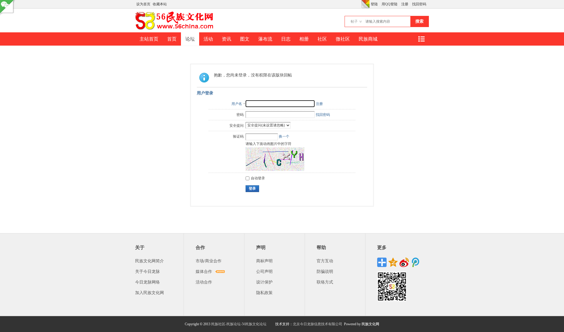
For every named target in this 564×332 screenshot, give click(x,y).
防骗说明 (325, 271)
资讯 (226, 38)
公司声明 (264, 271)
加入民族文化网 (149, 293)
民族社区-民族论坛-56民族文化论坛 (238, 324)
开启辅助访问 (359, 4)
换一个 (284, 136)
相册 (304, 38)
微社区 (343, 38)
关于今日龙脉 (147, 271)
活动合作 (204, 282)
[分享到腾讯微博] (415, 262)
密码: (240, 115)
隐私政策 (264, 293)
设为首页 (143, 4)
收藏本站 (160, 4)
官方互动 (325, 261)
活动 (208, 38)
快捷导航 (421, 39)
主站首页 (149, 38)
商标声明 (264, 261)
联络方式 (325, 282)
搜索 (419, 21)
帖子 (354, 21)
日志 (286, 38)
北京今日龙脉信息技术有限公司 (317, 324)
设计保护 (264, 282)
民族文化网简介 (149, 261)
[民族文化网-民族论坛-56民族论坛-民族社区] (175, 29)
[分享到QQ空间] (393, 262)
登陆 (374, 4)
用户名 (236, 104)
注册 (404, 4)
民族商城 (368, 38)
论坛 (190, 38)
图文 (244, 38)
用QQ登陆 (389, 4)
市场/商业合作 (208, 261)
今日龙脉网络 (147, 282)
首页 (172, 38)
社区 (322, 38)
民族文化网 (370, 324)
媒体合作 (204, 271)
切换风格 (365, 4)
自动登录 (258, 178)
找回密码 (419, 4)
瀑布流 (265, 38)
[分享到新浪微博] (404, 262)
